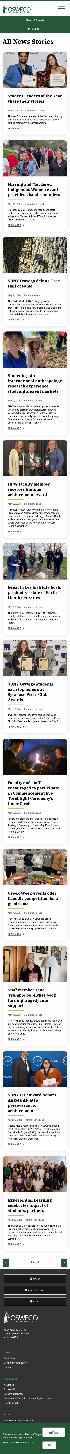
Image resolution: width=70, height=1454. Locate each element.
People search (11, 1403)
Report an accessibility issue (18, 1420)
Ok (49, 1445)
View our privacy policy (18, 1442)
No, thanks (53, 1432)
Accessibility (10, 1389)
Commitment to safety (16, 1362)
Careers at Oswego (14, 1394)
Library (7, 1367)
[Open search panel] (61, 8)
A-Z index (9, 1385)
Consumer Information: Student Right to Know (27, 1398)
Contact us (9, 1358)
